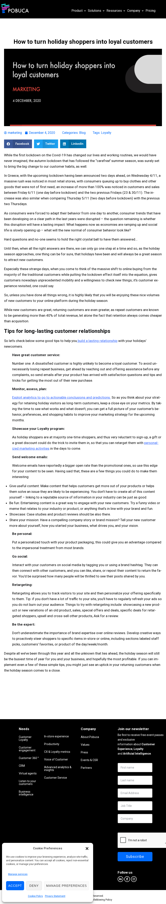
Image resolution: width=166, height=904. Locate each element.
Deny (34, 885)
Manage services (18, 874)
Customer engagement (27, 749)
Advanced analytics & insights (57, 769)
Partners (86, 767)
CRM (22, 765)
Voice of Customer (56, 759)
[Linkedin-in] (120, 879)
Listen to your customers (27, 782)
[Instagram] (134, 879)
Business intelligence (26, 793)
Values (85, 744)
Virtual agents (28, 773)
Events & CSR (89, 760)
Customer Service (55, 777)
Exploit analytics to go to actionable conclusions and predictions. (61, 397)
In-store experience (56, 736)
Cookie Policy (35, 896)
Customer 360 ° (29, 758)
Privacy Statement (55, 896)
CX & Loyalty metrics (57, 751)
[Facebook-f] (127, 879)
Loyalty (106, 133)
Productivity (51, 744)
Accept (15, 885)
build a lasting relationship (97, 341)
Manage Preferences (66, 885)
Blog (82, 133)
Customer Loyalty (25, 738)
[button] (87, 849)
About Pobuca (90, 737)
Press (84, 752)
